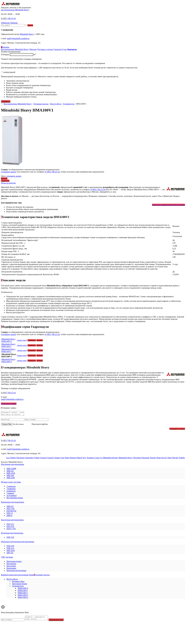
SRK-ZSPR (11, 469)
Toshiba (182, 458)
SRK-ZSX (11, 473)
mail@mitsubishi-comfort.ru (18, 38)
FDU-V (10, 513)
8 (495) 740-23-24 (52, 172)
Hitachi (79, 458)
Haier (67, 458)
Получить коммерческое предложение (168, 205)
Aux (8, 458)
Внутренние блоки (15, 498)
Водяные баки (18, 581)
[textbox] (12, 25)
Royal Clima (166, 458)
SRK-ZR (10, 475)
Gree (62, 458)
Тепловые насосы (40, 104)
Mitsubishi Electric (110, 458)
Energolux (29, 458)
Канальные (11, 568)
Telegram (14, 23)
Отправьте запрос (8, 172)
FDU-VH (10, 509)
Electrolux (20, 458)
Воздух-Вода (55, 104)
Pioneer (153, 458)
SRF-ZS (10, 553)
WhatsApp (5, 23)
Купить (4, 178)
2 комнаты (11, 486)
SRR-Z (9, 515)
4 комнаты (11, 491)
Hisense (73, 458)
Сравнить (5, 181)
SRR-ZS (10, 506)
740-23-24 (8, 18)
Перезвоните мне (56, 620)
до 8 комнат (12, 495)
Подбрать (5, 101)
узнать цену (22, 340)
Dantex (13, 458)
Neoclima (137, 458)
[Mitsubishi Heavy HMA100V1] (12, 165)
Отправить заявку (8, 404)
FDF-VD (10, 537)
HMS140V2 (8, 350)
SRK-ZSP (11, 478)
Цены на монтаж (8, 183)
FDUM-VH (11, 511)
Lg (101, 458)
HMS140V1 (8, 345)
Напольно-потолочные (16, 570)
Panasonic (145, 458)
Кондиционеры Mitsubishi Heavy (18, 104)
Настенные (11, 564)
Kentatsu (90, 458)
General (43, 458)
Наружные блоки (14, 561)
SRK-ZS (10, 471)
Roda (159, 458)
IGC (84, 458)
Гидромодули (68, 104)
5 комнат (10, 493)
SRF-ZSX (11, 550)
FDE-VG (10, 548)
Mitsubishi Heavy (27, 34)
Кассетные (11, 566)
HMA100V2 (8, 360)
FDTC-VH (11, 529)
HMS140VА (8, 340)
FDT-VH (10, 526)
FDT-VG (10, 524)
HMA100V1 (23, 595)
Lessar (97, 458)
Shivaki (175, 458)
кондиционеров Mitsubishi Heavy (15, 10)
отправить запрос (14, 176)
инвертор (9, 72)
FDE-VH (10, 546)
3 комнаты (11, 489)
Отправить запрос (177, 429)
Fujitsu (36, 458)
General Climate (53, 458)
